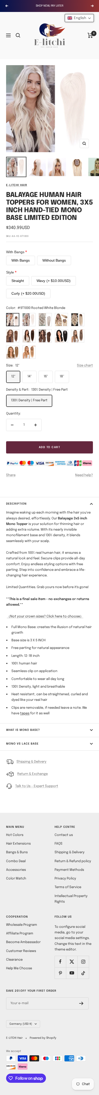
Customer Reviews (21, 951)
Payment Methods (69, 870)
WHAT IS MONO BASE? (23, 730)
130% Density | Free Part (29, 400)
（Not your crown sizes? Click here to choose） (45, 616)
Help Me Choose (19, 968)
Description (16, 503)
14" (29, 376)
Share (10, 475)
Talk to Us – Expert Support (36, 786)
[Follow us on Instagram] (83, 961)
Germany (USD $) (20, 1024)
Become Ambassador (23, 942)
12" (13, 376)
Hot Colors (14, 835)
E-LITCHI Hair (16, 185)
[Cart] (90, 35)
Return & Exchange (32, 774)
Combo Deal (16, 861)
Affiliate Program (19, 933)
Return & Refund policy (73, 861)
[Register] (81, 1003)
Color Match (16, 878)
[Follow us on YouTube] (71, 973)
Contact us (64, 835)
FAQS (58, 843)
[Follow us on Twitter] (71, 961)
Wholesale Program (21, 925)
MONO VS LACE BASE (22, 743)
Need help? (84, 475)
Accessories (16, 870)
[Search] (18, 35)
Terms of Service (68, 887)
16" (46, 376)
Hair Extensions (18, 843)
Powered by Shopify (43, 1038)
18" (62, 376)
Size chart (85, 365)
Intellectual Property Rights (71, 898)
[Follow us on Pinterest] (60, 973)
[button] (79, 18)
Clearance (14, 959)
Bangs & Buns (17, 852)
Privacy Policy (65, 878)
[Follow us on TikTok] (83, 973)
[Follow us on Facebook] (60, 961)
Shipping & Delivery (31, 761)
